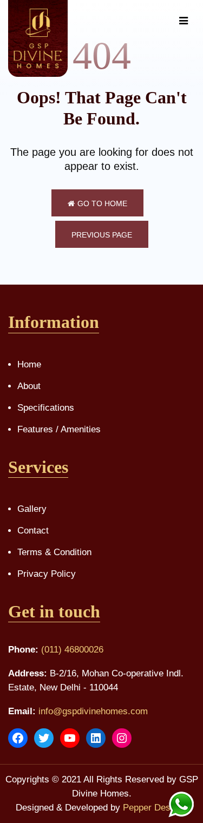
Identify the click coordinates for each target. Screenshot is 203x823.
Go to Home (102, 203)
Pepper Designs (155, 807)
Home (29, 364)
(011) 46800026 (72, 649)
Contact (33, 530)
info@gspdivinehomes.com (93, 711)
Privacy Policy (46, 574)
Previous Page (101, 235)
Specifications (45, 408)
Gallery (32, 509)
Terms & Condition (54, 552)
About (29, 386)
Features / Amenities (59, 429)
